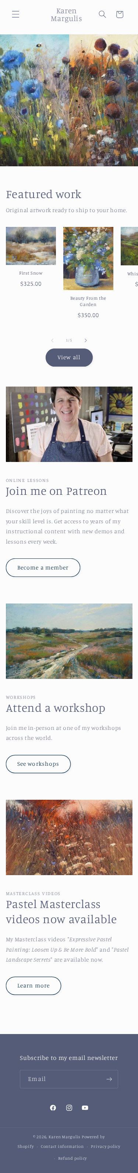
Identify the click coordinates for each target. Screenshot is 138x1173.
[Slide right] (86, 340)
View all (68, 357)
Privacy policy (105, 1146)
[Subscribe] (108, 1079)
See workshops (38, 763)
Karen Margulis (65, 1136)
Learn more (33, 985)
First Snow (30, 273)
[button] (15, 14)
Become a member (42, 567)
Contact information (62, 1146)
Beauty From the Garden (88, 301)
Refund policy (72, 1158)
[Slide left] (52, 340)
